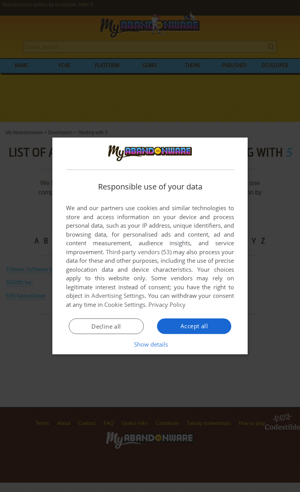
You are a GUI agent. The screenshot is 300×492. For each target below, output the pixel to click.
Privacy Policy (167, 304)
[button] (150, 344)
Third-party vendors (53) (138, 252)
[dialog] (150, 246)
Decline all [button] (106, 326)
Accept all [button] (194, 326)
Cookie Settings (124, 304)
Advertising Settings (118, 295)
